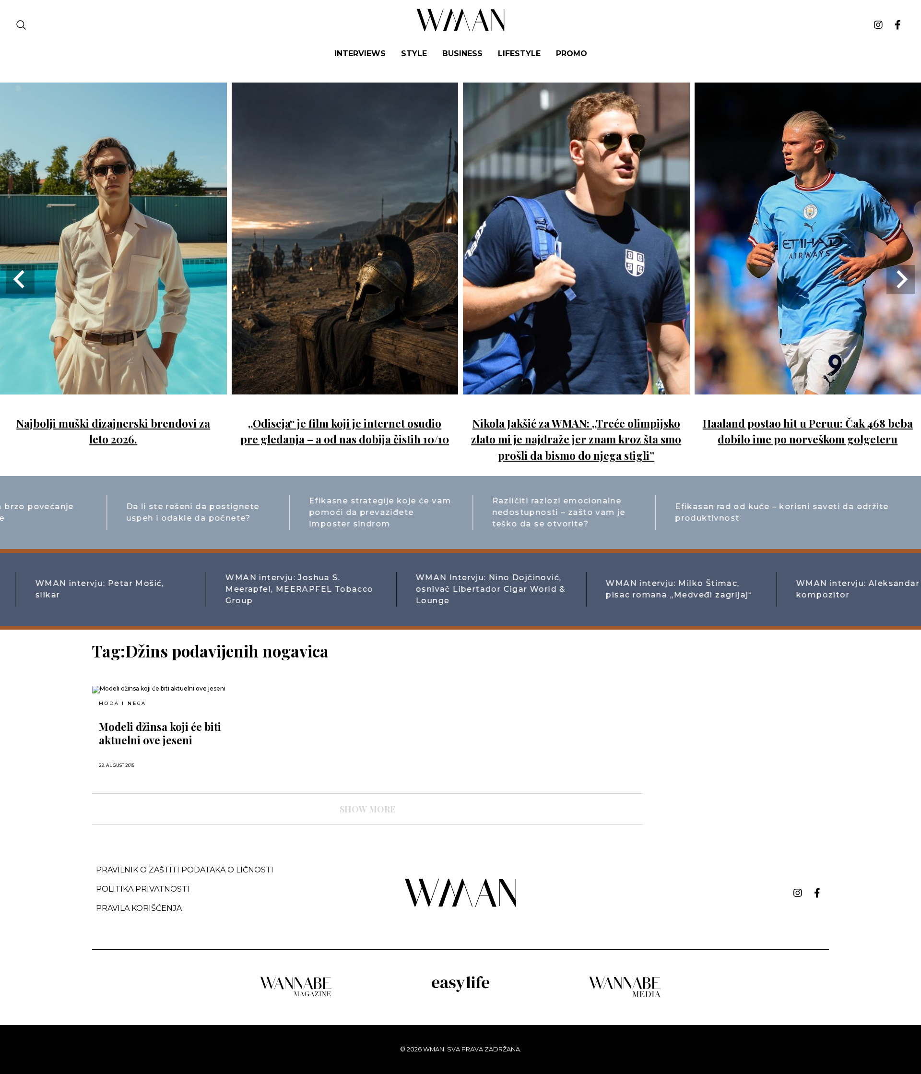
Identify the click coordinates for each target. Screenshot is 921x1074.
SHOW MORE (367, 809)
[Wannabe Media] (625, 995)
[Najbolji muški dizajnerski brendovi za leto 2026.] (113, 387)
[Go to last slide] (20, 279)
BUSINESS (462, 53)
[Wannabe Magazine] (296, 995)
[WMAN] (461, 29)
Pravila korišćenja (139, 908)
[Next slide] (900, 279)
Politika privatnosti (142, 889)
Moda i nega (122, 703)
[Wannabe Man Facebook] (898, 25)
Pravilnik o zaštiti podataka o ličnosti (184, 869)
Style (414, 53)
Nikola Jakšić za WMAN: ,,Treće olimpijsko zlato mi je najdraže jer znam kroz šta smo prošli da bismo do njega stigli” (576, 439)
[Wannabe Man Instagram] (878, 25)
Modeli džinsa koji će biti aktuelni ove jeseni (160, 733)
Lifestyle (519, 53)
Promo (571, 53)
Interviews (360, 53)
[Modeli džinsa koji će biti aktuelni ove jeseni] (181, 689)
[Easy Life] (460, 990)
